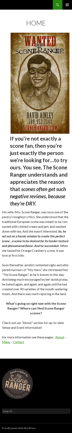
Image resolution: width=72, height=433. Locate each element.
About (59, 337)
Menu (6, 342)
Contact (18, 342)
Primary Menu (67, 5)
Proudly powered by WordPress (19, 428)
